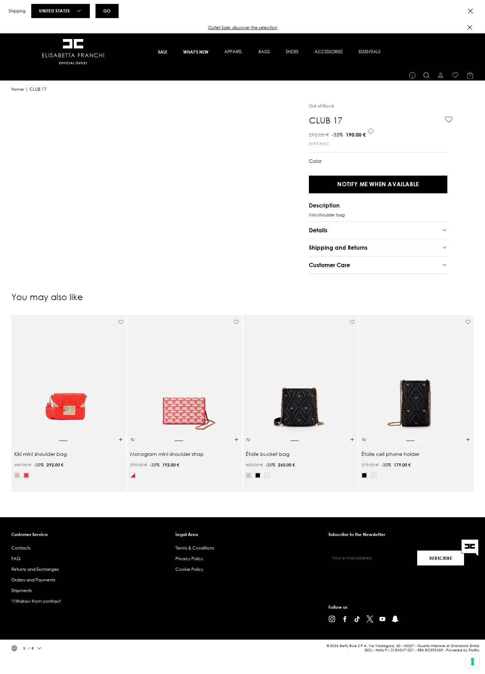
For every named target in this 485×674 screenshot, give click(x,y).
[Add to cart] (121, 439)
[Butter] (267, 475)
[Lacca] (26, 475)
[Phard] (17, 475)
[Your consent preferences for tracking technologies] (472, 661)
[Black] (258, 475)
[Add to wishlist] (446, 119)
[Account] (440, 75)
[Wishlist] (455, 75)
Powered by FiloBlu (462, 650)
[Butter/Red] (133, 475)
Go (107, 10)
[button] (242, 27)
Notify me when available (378, 184)
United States (54, 10)
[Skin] (248, 475)
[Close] (470, 11)
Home (17, 89)
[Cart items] (470, 75)
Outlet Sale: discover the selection (242, 27)
